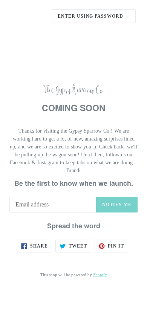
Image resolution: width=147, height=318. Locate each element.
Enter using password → (94, 16)
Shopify (100, 274)
